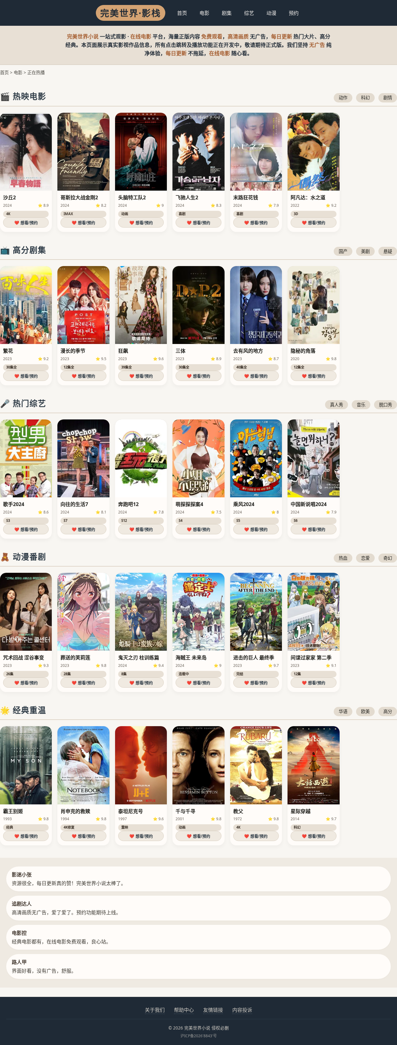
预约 (294, 13)
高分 (387, 711)
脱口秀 (385, 405)
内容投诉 (242, 1010)
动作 (343, 98)
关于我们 (155, 1010)
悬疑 (387, 251)
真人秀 (336, 405)
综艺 (249, 13)
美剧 (365, 251)
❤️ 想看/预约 (26, 222)
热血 (343, 558)
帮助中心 (184, 1010)
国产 (343, 251)
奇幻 (387, 558)
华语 (343, 711)
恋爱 (365, 558)
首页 (182, 13)
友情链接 (213, 1010)
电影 (204, 13)
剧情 (387, 98)
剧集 (227, 13)
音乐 (361, 405)
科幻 (365, 98)
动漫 (271, 13)
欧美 (365, 711)
